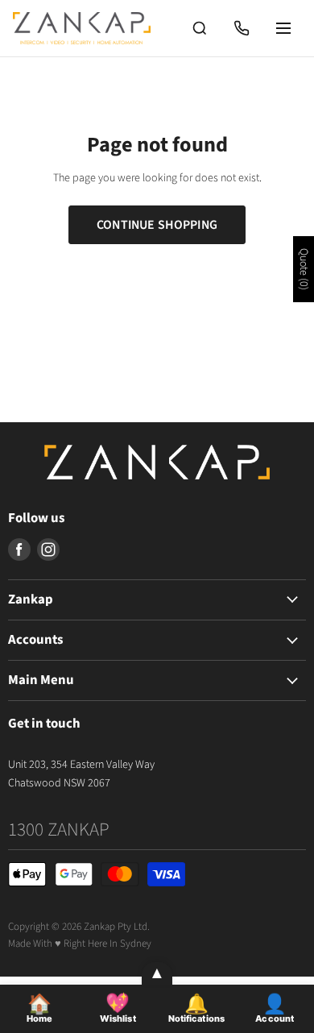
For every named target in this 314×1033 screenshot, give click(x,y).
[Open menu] (283, 28)
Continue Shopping (157, 225)
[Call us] (241, 28)
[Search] (199, 28)
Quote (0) (303, 269)
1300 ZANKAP (58, 829)
